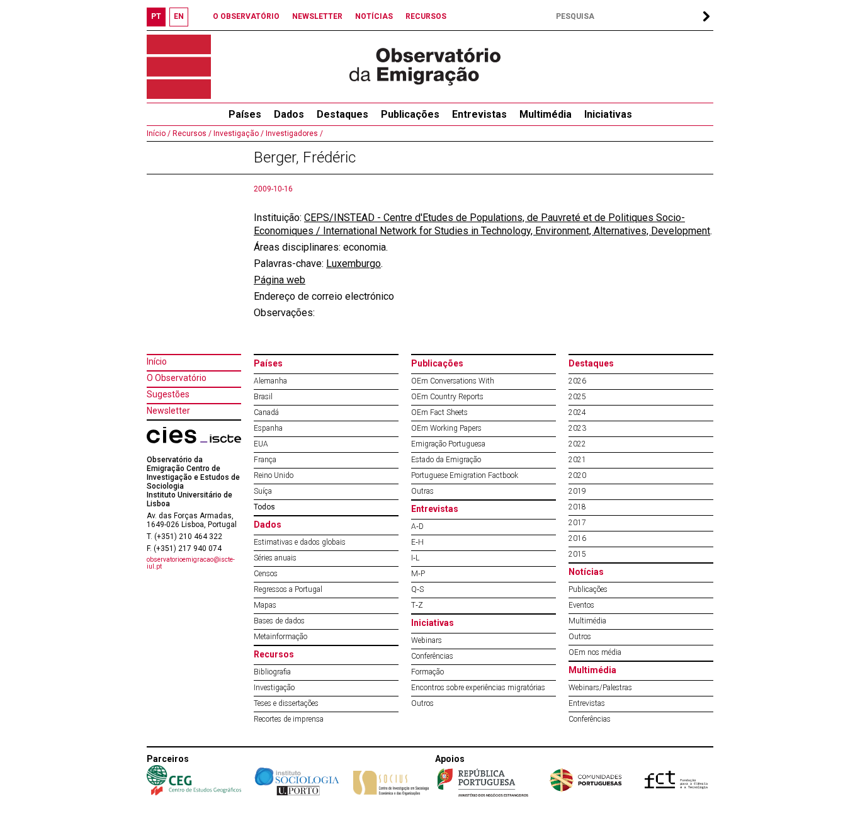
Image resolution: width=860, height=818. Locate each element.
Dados (289, 114)
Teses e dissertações (286, 703)
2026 (577, 381)
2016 (577, 538)
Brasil (263, 396)
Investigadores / (293, 133)
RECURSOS (425, 16)
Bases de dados (279, 620)
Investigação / (238, 133)
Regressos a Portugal (288, 589)
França (265, 459)
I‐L (415, 558)
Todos (264, 507)
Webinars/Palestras (600, 687)
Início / (159, 133)
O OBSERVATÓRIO (246, 16)
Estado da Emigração (446, 459)
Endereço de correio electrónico (324, 296)
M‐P (418, 573)
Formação (427, 671)
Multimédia (545, 114)
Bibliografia (272, 671)
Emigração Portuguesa (448, 444)
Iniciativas (608, 114)
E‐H (417, 542)
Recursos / (191, 133)
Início (157, 361)
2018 (577, 507)
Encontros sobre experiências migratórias (478, 687)
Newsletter (168, 411)
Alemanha (270, 381)
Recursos (274, 654)
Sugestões (168, 394)
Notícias (586, 572)
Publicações (410, 114)
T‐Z (417, 605)
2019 (577, 491)
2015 (577, 554)
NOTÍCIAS (374, 16)
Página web (279, 280)
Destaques (342, 114)
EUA (261, 444)
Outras (422, 491)
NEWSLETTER (317, 16)
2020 (577, 475)
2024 (577, 412)
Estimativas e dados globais (300, 542)
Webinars (426, 640)
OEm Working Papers (446, 428)
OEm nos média (595, 652)
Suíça (263, 491)
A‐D (417, 526)
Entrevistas (479, 114)
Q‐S (417, 589)
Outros (422, 703)
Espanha (268, 428)
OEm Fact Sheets (439, 412)
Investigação (274, 687)
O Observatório (177, 378)
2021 (577, 459)
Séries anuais (275, 558)
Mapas (265, 605)
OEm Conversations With (452, 381)
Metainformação (280, 636)
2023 (577, 428)
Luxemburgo (353, 264)
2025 (577, 396)
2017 (577, 522)
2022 (577, 444)
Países (268, 363)
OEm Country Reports (447, 396)
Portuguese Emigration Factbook (464, 475)
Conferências (432, 656)
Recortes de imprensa (289, 719)
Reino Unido (273, 475)
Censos (266, 573)
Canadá (266, 412)
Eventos (581, 605)
